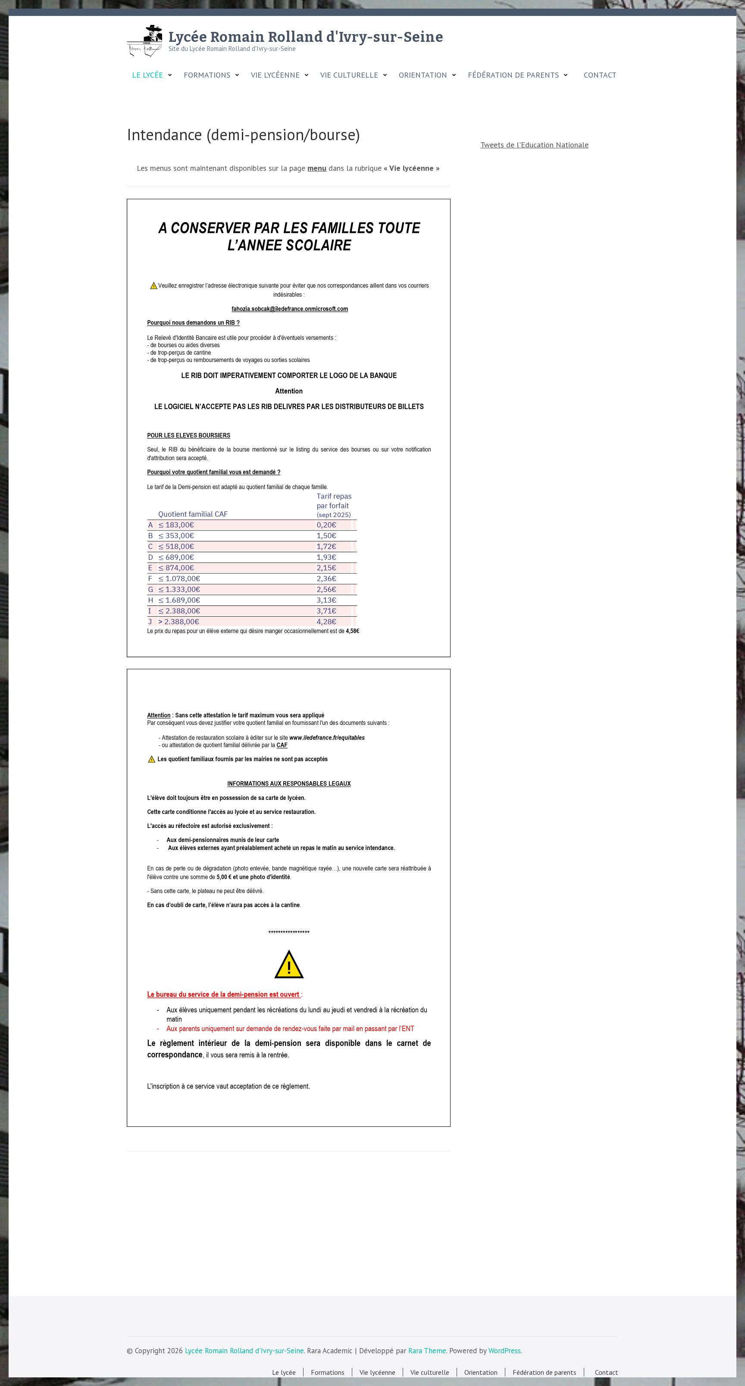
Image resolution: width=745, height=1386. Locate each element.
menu (316, 168)
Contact (598, 75)
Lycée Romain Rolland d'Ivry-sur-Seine (306, 37)
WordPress (504, 1350)
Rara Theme (427, 1350)
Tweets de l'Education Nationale (534, 145)
